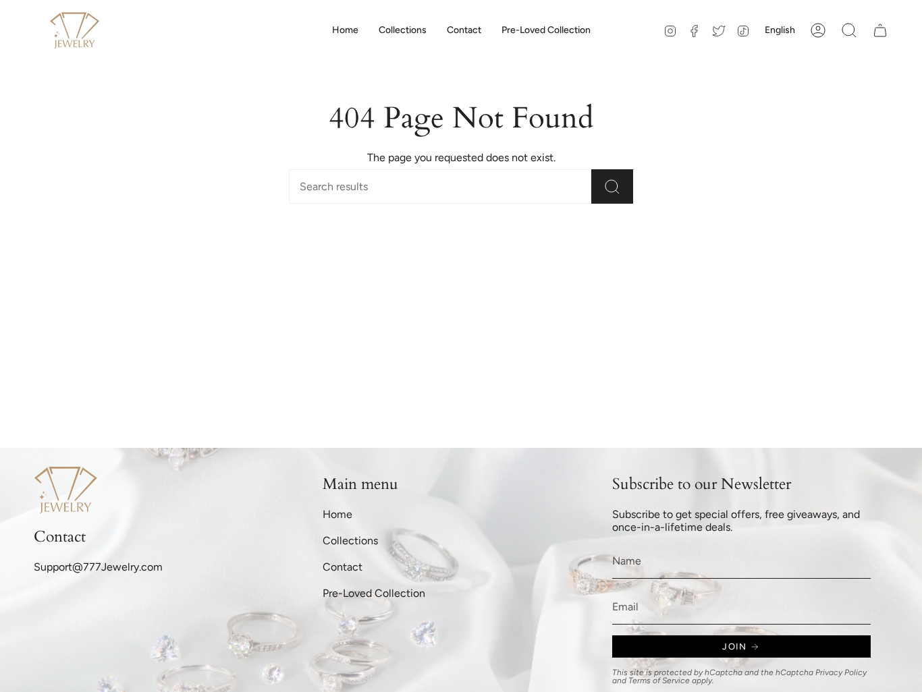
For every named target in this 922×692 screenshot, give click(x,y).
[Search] (612, 186)
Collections (350, 540)
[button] (403, 30)
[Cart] (880, 30)
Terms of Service (659, 680)
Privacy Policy (841, 672)
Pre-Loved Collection (374, 593)
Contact (342, 566)
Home (337, 514)
